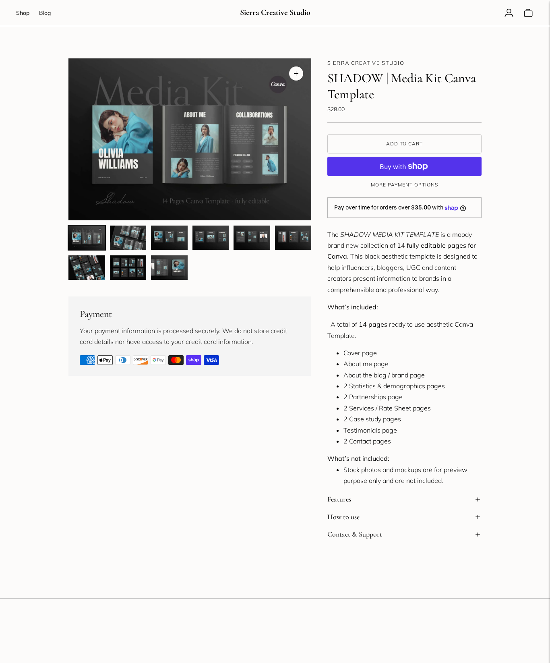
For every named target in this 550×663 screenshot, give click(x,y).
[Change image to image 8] (128, 267)
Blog (45, 13)
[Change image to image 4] (210, 237)
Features (339, 499)
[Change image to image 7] (86, 267)
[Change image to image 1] (86, 237)
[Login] (509, 13)
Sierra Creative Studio (365, 63)
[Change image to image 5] (252, 237)
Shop (22, 13)
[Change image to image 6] (293, 237)
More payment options (404, 185)
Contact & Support (354, 534)
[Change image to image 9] (169, 267)
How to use (343, 516)
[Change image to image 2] (128, 237)
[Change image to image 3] (169, 237)
